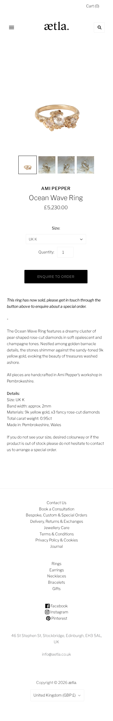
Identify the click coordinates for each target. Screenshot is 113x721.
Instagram (58, 612)
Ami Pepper (55, 188)
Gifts (56, 588)
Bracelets (56, 582)
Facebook (59, 605)
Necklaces (56, 576)
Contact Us (56, 502)
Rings (56, 563)
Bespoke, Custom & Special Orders (56, 515)
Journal (56, 546)
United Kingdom (54, 695)
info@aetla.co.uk (56, 654)
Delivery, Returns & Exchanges (56, 521)
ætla (72, 682)
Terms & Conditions (56, 534)
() (92, 6)
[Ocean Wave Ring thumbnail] (27, 165)
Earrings (56, 570)
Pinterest (58, 618)
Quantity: (46, 252)
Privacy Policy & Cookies (56, 540)
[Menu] (11, 27)
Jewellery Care (56, 527)
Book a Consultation (56, 509)
